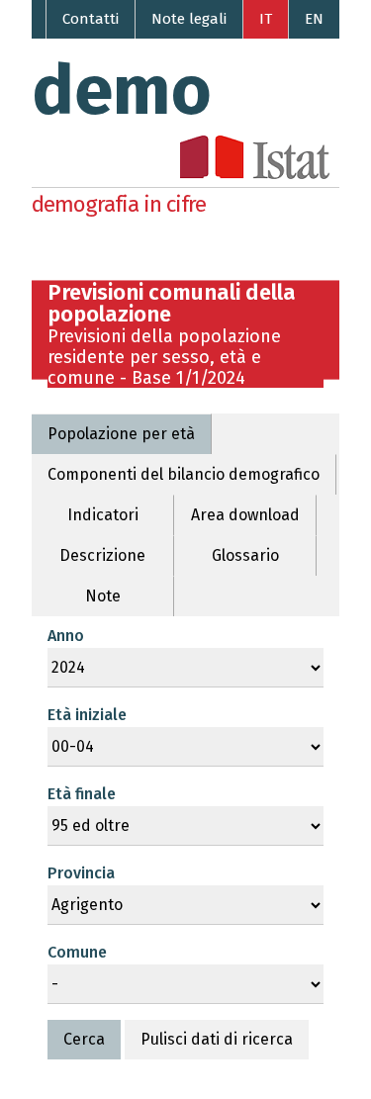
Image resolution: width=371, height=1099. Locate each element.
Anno (65, 635)
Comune (77, 952)
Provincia (81, 873)
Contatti (90, 19)
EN (314, 19)
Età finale (81, 793)
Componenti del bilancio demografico (183, 474)
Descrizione (102, 555)
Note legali (189, 19)
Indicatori (103, 514)
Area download (245, 514)
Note (103, 596)
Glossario (245, 555)
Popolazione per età (121, 433)
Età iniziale (87, 714)
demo (122, 91)
